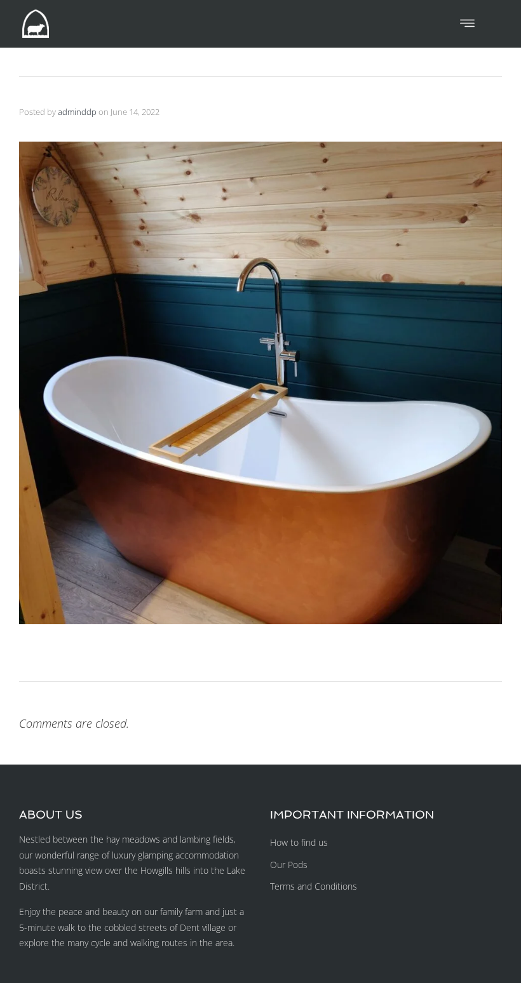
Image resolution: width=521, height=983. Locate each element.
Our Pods (289, 865)
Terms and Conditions (313, 886)
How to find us (299, 842)
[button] (467, 23)
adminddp (77, 111)
